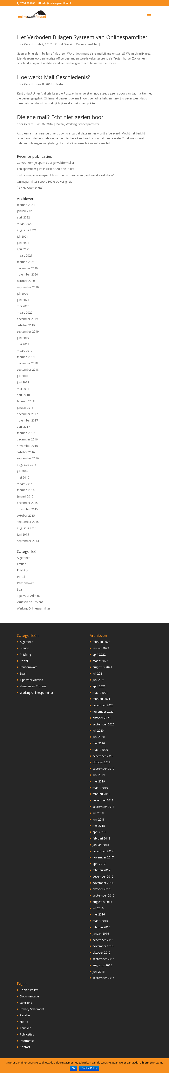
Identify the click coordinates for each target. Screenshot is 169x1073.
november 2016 (27, 446)
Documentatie (29, 996)
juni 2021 (23, 243)
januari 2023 (25, 211)
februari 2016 (26, 490)
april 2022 (23, 217)
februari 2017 (26, 433)
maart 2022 (24, 224)
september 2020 (28, 287)
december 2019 (27, 319)
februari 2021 (26, 262)
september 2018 (28, 369)
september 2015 (28, 522)
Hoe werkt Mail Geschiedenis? (53, 77)
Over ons (26, 1003)
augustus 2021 (26, 230)
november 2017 (27, 420)
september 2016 (28, 458)
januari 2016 (25, 496)
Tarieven (25, 1028)
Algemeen (23, 558)
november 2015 (27, 509)
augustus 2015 (26, 528)
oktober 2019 (26, 325)
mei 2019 (23, 344)
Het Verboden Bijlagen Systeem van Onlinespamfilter (82, 37)
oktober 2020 (26, 281)
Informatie (27, 1041)
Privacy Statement (32, 1009)
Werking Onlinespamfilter (81, 44)
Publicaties (27, 1034)
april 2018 (23, 395)
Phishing (22, 570)
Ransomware (26, 583)
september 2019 (28, 331)
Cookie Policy (29, 990)
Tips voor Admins (28, 596)
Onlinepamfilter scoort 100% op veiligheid (44, 181)
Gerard (28, 44)
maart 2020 (24, 312)
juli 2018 (22, 376)
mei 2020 (23, 306)
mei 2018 (23, 389)
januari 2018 (25, 408)
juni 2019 (23, 338)
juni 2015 (23, 534)
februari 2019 (26, 357)
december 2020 (27, 268)
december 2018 (27, 363)
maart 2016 (24, 484)
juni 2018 (23, 382)
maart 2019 (24, 351)
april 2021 (23, 249)
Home (24, 1022)
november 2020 (27, 274)
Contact (25, 1047)
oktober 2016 (26, 452)
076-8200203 (27, 3)
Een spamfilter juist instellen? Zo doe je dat (45, 169)
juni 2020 (23, 300)
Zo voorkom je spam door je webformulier (45, 163)
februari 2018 (26, 401)
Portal (59, 44)
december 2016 (27, 439)
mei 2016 (23, 477)
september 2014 (28, 541)
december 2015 (27, 503)
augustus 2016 (26, 465)
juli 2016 (22, 471)
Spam (21, 589)
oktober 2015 (26, 515)
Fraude (21, 564)
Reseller (25, 1015)
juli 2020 (22, 293)
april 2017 (23, 426)
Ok (73, 1068)
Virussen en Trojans (30, 602)
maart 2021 (24, 255)
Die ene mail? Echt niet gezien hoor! (61, 117)
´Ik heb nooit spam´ (30, 188)
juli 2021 (22, 236)
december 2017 (27, 414)
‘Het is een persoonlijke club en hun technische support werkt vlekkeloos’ (65, 175)
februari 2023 (26, 205)
